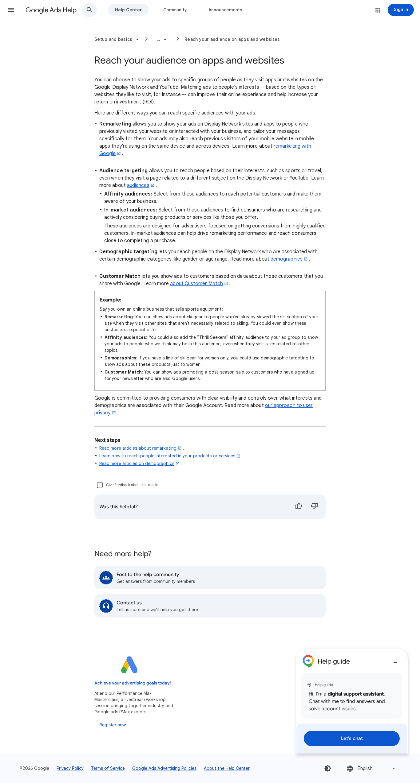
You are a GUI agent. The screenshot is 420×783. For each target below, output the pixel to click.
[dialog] (352, 701)
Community (175, 10)
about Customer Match (196, 284)
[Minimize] (395, 660)
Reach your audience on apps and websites (232, 39)
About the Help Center (227, 768)
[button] (11, 9)
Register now (112, 724)
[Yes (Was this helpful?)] (298, 506)
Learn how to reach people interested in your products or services (167, 456)
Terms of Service (108, 768)
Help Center (128, 10)
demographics (287, 259)
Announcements (225, 10)
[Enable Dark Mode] (327, 768)
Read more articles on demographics (136, 463)
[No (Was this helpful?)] (314, 506)
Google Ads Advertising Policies (164, 768)
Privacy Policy (70, 768)
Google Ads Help (51, 10)
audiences (138, 185)
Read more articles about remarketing (137, 448)
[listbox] (371, 768)
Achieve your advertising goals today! (132, 683)
